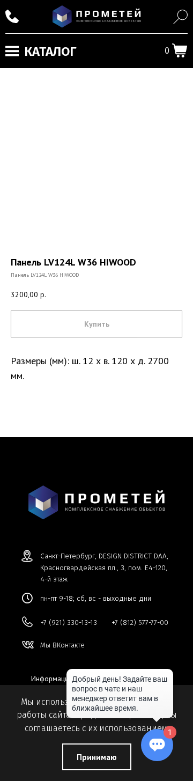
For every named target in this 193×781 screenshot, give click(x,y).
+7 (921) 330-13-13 (68, 622)
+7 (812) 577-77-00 (140, 622)
